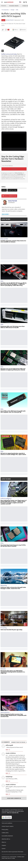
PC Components (5, 9)
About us (4, 842)
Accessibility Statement (7, 835)
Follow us (16, 29)
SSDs (17, 9)
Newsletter (24, 29)
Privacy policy (5, 829)
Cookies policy (5, 832)
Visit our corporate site (12, 812)
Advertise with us (6, 839)
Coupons (4, 845)
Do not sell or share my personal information (12, 851)
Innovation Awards (13, 5)
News (3, 20)
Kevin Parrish (10, 20)
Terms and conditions (7, 823)
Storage (12, 9)
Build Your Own (12, 190)
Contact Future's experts (7, 826)
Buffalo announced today (9, 54)
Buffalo (4, 190)
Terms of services (18, 173)
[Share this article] (2, 29)
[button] (26, 2)
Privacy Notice (20, 174)
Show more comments (13, 798)
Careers (3, 848)
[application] (14, 140)
